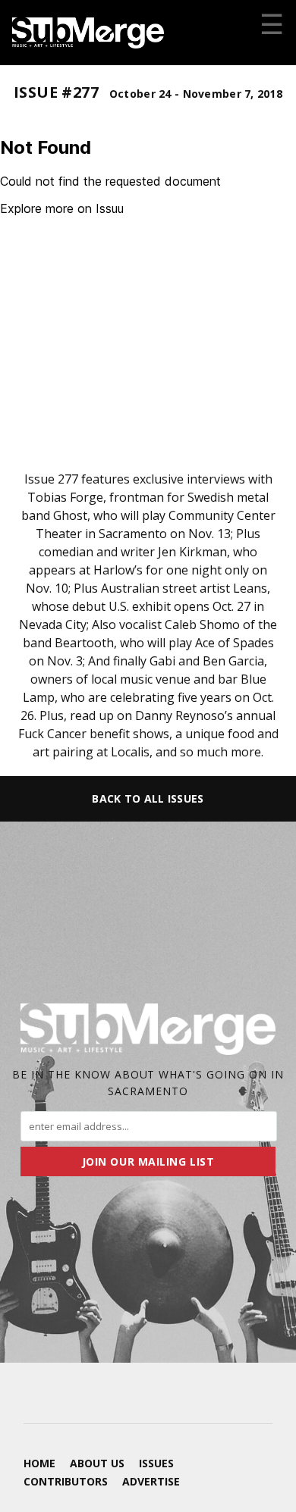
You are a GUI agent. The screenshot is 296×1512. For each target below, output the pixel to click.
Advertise (151, 1481)
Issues (156, 1463)
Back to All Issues (147, 798)
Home (39, 1463)
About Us (97, 1463)
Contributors (66, 1481)
